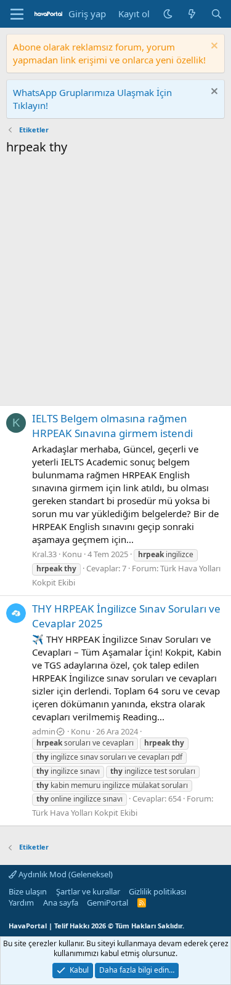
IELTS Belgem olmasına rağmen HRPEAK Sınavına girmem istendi (112, 425)
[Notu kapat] (213, 47)
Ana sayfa (60, 902)
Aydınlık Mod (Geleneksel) (65, 874)
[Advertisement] (115, 283)
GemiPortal (107, 902)
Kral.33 (44, 554)
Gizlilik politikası (157, 891)
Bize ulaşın (28, 891)
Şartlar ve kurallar (88, 891)
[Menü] (16, 14)
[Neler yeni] (192, 13)
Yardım (21, 902)
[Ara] (217, 13)
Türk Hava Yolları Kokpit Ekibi (84, 812)
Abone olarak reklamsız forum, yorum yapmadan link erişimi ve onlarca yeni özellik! (109, 53)
